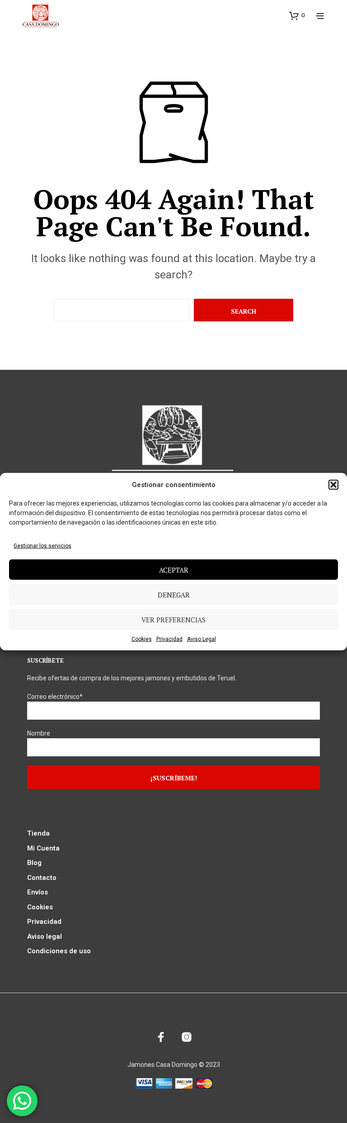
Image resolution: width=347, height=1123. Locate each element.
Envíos (37, 892)
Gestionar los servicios (42, 546)
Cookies (141, 639)
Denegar (174, 594)
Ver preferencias (173, 619)
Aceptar (173, 569)
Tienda (38, 833)
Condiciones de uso (59, 951)
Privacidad (169, 639)
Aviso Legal (201, 639)
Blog (34, 863)
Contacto (41, 878)
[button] (333, 484)
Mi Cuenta (43, 848)
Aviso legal (44, 936)
